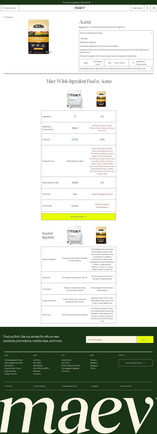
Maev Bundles (10, 371)
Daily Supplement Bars (14, 362)
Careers (93, 360)
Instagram (94, 365)
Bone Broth (9, 365)
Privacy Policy (8, 386)
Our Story (37, 360)
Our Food (65, 362)
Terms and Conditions (39, 386)
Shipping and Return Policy (70, 386)
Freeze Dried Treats (13, 368)
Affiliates (93, 362)
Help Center (137, 8)
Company (66, 371)
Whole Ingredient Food (13, 360)
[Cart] (154, 8)
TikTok (92, 368)
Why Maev (37, 362)
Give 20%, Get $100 (41, 368)
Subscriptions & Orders (71, 365)
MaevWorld (37, 365)
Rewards (36, 371)
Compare (37, 373)
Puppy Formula (11, 373)
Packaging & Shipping (70, 368)
